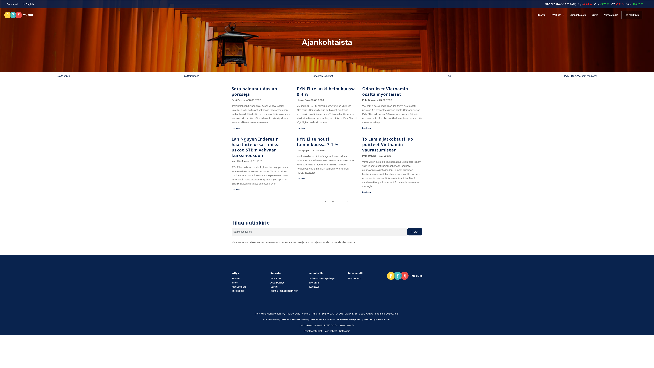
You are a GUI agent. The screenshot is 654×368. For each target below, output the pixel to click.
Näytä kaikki (63, 76)
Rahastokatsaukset (322, 76)
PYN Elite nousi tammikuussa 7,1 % (317, 141)
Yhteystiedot (611, 15)
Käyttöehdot (330, 331)
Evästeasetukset (313, 331)
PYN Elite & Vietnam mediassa (580, 76)
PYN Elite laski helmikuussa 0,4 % (326, 91)
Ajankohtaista (578, 15)
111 (348, 201)
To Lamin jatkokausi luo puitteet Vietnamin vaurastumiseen (387, 144)
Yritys (595, 15)
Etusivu (541, 15)
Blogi (448, 76)
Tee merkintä (631, 15)
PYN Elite (556, 15)
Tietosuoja (344, 331)
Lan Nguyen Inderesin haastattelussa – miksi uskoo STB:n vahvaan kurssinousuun (256, 147)
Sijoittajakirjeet (191, 76)
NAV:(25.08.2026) (560, 4)
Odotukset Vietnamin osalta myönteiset (385, 91)
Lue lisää (236, 128)
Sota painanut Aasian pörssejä (254, 91)
